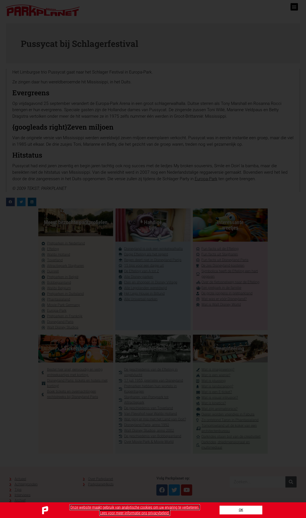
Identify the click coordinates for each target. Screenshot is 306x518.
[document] (153, 259)
